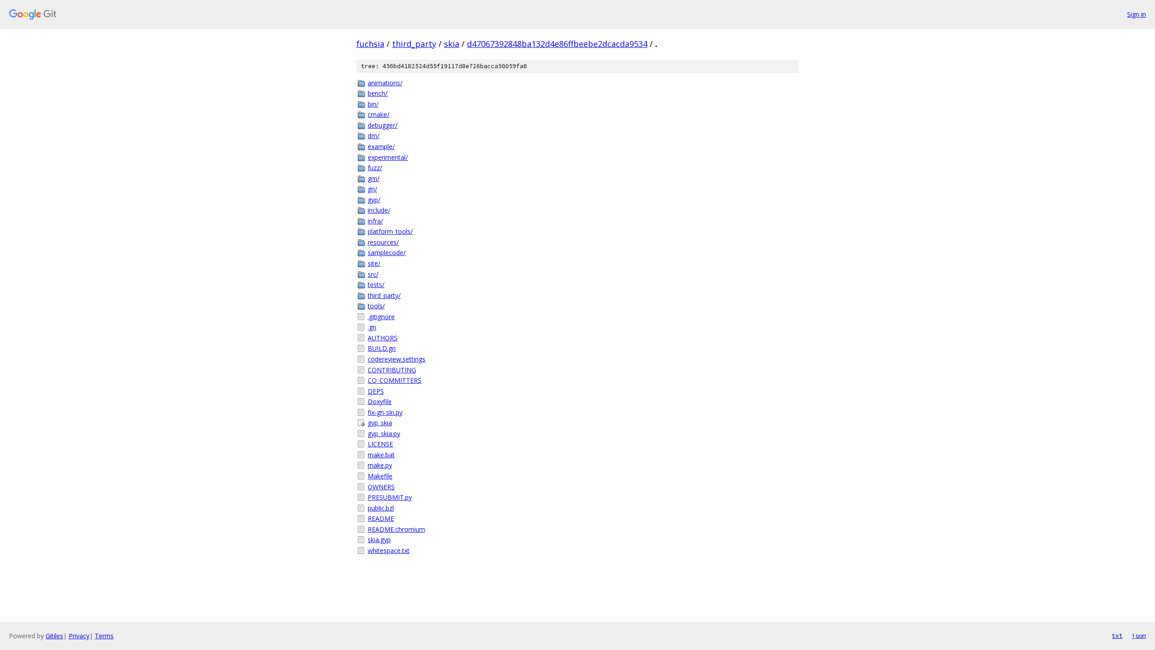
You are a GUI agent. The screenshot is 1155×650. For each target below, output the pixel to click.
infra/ (375, 221)
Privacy (79, 635)
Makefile (380, 476)
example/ (381, 146)
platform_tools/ (390, 231)
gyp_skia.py (384, 433)
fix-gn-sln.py (385, 412)
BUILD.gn (382, 348)
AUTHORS (382, 338)
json (1139, 635)
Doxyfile (380, 401)
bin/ (373, 104)
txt (1117, 635)
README (381, 518)
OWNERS (381, 487)
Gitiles (54, 635)
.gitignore (381, 316)
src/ (373, 274)
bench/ (378, 93)
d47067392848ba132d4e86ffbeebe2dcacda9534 (557, 43)
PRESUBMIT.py (390, 497)
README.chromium (396, 529)
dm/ (373, 135)
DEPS (376, 391)
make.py (380, 465)
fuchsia (370, 43)
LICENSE (380, 444)
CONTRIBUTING (392, 370)
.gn (372, 327)
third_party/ (384, 295)
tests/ (376, 284)
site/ (374, 263)
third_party (414, 43)
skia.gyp (379, 539)
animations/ (385, 83)
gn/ (372, 189)
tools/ (376, 306)
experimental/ (388, 157)
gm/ (373, 178)
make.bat (381, 454)
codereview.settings (396, 359)
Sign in (1136, 14)
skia (451, 43)
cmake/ (378, 114)
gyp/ (374, 199)
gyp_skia (380, 422)
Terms (104, 635)
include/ (379, 210)
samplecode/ (387, 252)
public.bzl (381, 508)
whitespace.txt (389, 550)
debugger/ (382, 125)
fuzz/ (375, 167)
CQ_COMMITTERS (394, 380)
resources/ (383, 242)
